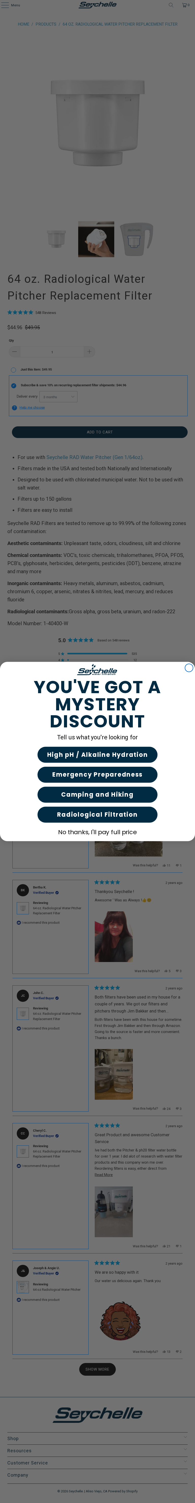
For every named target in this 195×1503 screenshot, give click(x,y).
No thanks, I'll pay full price (97, 832)
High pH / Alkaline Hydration (97, 754)
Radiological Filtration (97, 815)
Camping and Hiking (97, 795)
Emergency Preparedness (97, 775)
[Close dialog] (189, 668)
